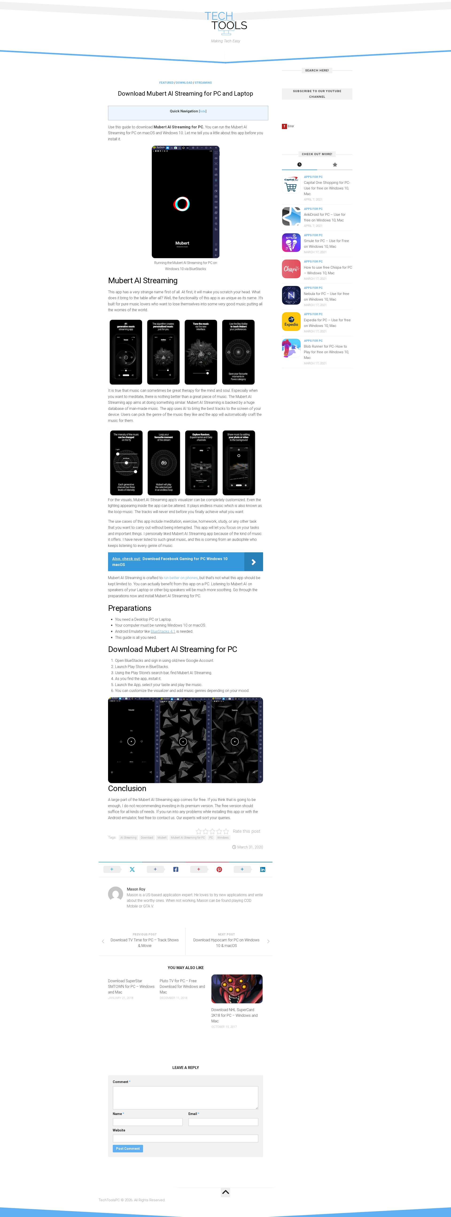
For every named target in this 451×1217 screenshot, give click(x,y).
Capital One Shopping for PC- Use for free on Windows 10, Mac (327, 188)
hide (203, 111)
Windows (223, 837)
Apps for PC (313, 177)
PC (211, 837)
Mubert (162, 837)
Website (119, 1130)
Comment (122, 1082)
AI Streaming (128, 837)
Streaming (203, 82)
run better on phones (180, 578)
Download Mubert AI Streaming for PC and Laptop (185, 93)
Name (118, 1114)
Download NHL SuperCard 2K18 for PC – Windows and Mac (234, 1015)
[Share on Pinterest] (207, 869)
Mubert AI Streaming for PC (188, 837)
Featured (166, 82)
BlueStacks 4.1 (163, 631)
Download (184, 82)
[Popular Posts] (334, 165)
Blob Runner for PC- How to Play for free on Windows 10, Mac (326, 352)
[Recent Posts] (299, 165)
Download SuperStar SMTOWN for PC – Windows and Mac (131, 986)
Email (193, 1114)
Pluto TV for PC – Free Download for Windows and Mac (182, 986)
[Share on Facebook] (164, 869)
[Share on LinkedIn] (250, 869)
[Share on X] (120, 869)
